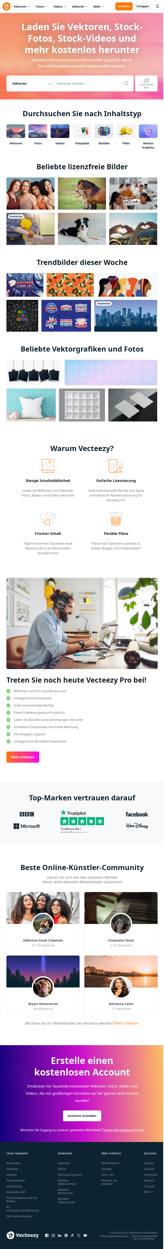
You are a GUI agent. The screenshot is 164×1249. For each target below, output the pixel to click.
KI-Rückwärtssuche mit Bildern (21, 1199)
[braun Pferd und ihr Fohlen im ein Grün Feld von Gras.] (82, 193)
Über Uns (107, 1175)
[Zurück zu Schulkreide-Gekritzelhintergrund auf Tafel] (22, 316)
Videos (58, 6)
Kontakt (106, 1169)
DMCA (62, 1169)
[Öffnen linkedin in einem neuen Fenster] (59, 1235)
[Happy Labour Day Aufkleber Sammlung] (66, 316)
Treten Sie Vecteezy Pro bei (123, 1130)
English (149, 1163)
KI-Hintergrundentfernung (22, 1208)
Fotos (40, 6)
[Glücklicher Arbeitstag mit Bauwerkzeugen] (24, 285)
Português (151, 1175)
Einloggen (143, 6)
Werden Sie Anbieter (109, 1182)
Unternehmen (15, 1180)
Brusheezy (13, 1163)
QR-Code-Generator (19, 1216)
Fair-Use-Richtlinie (143, 1238)
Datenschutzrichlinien (145, 1236)
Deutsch (149, 1180)
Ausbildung (14, 1186)
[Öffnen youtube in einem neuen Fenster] (85, 1235)
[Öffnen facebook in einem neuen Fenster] (46, 1235)
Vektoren (20, 6)
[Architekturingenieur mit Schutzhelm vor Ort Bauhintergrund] (30, 229)
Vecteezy (12, 1169)
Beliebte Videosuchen (66, 1200)
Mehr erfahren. (126, 1023)
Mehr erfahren (22, 757)
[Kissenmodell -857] (31, 405)
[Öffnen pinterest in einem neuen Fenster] (66, 1235)
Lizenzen (64, 1163)
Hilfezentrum (110, 1163)
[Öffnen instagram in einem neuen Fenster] (53, 1235)
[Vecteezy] (6, 6)
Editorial (78, 6)
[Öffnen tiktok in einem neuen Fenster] (72, 1235)
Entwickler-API (16, 1192)
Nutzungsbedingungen (114, 1236)
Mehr (97, 6)
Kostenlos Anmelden (82, 1116)
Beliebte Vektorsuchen (67, 1182)
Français (149, 1186)
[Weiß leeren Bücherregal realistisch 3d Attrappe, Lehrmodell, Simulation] (82, 405)
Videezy (11, 1175)
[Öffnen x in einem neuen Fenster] (78, 1235)
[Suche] (126, 83)
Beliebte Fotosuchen (65, 1191)
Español (149, 1169)
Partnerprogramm (70, 1175)
